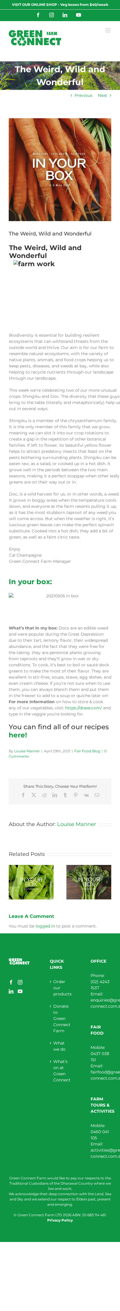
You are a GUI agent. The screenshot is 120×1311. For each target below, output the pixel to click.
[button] (13, 882)
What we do (59, 1046)
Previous (83, 95)
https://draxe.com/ (83, 707)
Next (102, 95)
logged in (45, 926)
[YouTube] (20, 991)
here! (18, 735)
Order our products (60, 988)
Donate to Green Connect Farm (60, 1018)
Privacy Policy (60, 1220)
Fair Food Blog (87, 751)
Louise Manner (27, 751)
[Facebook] (11, 982)
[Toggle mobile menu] (108, 30)
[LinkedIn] (11, 991)
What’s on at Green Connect (60, 1071)
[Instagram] (20, 982)
